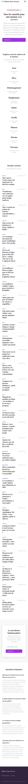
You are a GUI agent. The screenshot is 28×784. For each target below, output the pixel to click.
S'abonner (10, 651)
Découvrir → (7, 40)
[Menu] (25, 1)
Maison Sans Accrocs (10, 1)
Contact (13, 775)
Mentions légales (5, 775)
